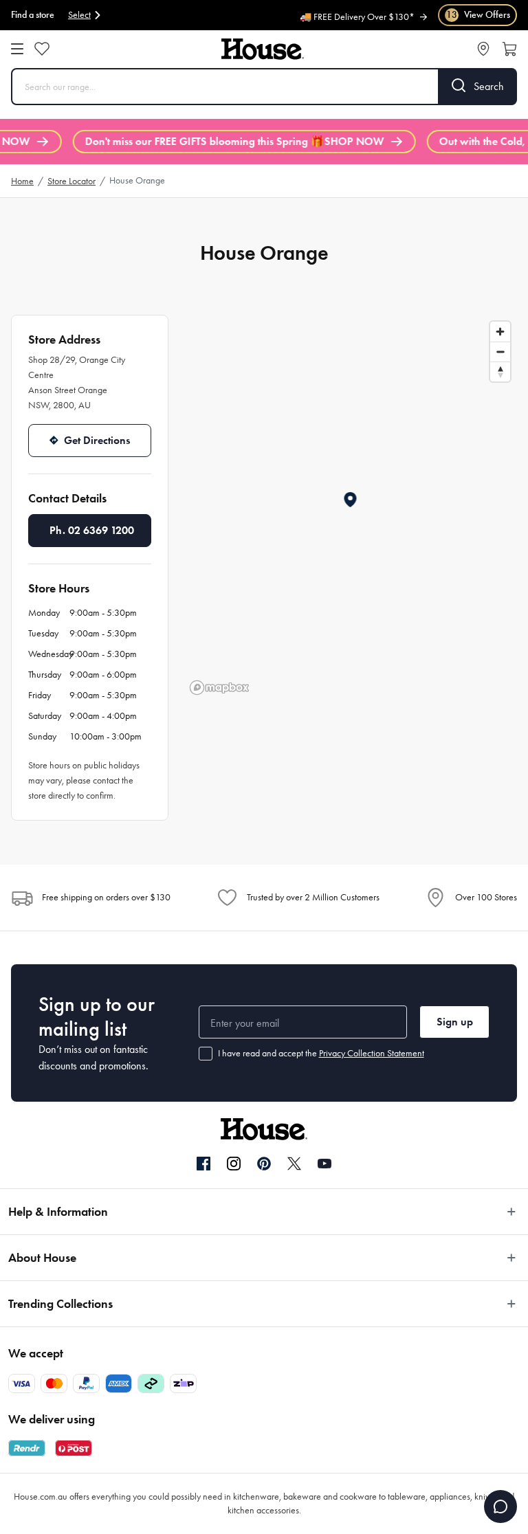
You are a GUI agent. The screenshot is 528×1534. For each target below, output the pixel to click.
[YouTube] (324, 1163)
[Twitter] (294, 1163)
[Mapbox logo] (219, 688)
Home (22, 181)
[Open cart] (509, 48)
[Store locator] (483, 48)
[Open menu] (17, 48)
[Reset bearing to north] (500, 371)
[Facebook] (203, 1164)
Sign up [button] (455, 1021)
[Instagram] (234, 1164)
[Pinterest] (264, 1163)
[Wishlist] (42, 48)
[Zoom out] (500, 352)
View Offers (478, 15)
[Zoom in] (500, 332)
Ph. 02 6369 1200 (92, 530)
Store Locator (71, 181)
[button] (351, 499)
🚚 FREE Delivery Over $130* (357, 16)
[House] (262, 49)
